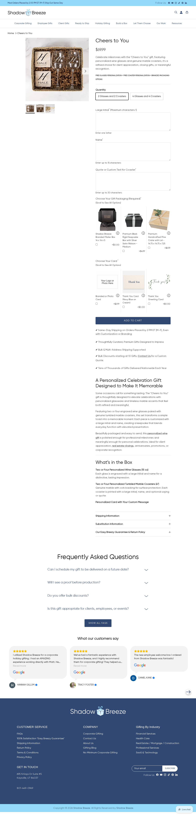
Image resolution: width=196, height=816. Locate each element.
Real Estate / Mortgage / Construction (157, 743)
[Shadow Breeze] (27, 12)
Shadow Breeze (81, 808)
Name (99, 140)
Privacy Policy (24, 757)
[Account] (181, 12)
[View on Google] (19, 672)
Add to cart (133, 320)
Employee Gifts (45, 23)
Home (11, 33)
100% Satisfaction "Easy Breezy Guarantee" (40, 738)
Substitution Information (109, 523)
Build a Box (121, 23)
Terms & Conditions (27, 752)
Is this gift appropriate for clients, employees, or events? (88, 608)
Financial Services (145, 734)
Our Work (161, 23)
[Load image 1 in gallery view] (57, 69)
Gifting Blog (89, 748)
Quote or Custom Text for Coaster (116, 170)
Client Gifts (63, 23)
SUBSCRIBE (170, 768)
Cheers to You (24, 33)
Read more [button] (19, 665)
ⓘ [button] (117, 233)
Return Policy (24, 748)
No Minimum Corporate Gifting (100, 752)
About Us (88, 743)
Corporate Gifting (23, 23)
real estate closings (123, 446)
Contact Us (144, 356)
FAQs (20, 734)
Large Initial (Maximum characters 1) (116, 110)
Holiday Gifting (102, 23)
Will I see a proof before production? (73, 582)
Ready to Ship (82, 23)
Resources (177, 23)
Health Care (142, 738)
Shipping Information (107, 515)
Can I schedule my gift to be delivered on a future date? (88, 569)
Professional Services (147, 748)
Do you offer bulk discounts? (68, 595)
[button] (7, 691)
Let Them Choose (142, 23)
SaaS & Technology (147, 752)
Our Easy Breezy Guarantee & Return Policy (120, 532)
